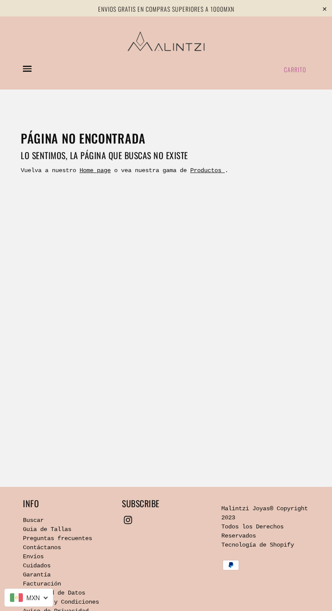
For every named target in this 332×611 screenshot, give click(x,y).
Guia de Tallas (47, 529)
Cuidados (37, 565)
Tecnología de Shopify (257, 544)
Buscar (33, 520)
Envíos (33, 556)
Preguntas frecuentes (57, 538)
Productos (207, 170)
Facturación (42, 583)
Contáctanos (42, 547)
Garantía (37, 574)
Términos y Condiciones (61, 601)
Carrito (295, 69)
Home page (95, 170)
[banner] (166, 41)
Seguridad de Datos (54, 592)
